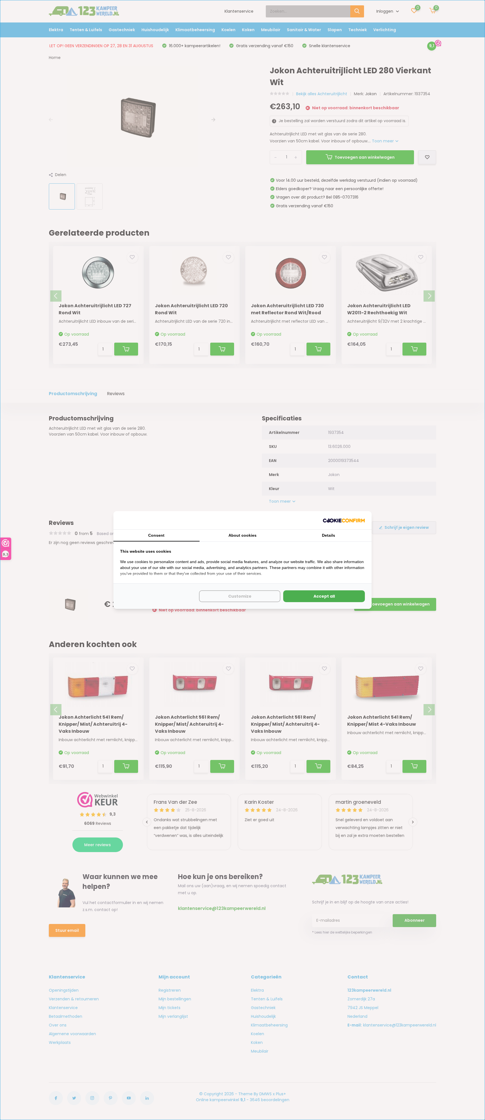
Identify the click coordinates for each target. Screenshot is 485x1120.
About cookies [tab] (242, 535)
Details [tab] (328, 535)
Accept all (324, 596)
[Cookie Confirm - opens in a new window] (344, 520)
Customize (239, 596)
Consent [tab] (156, 535)
